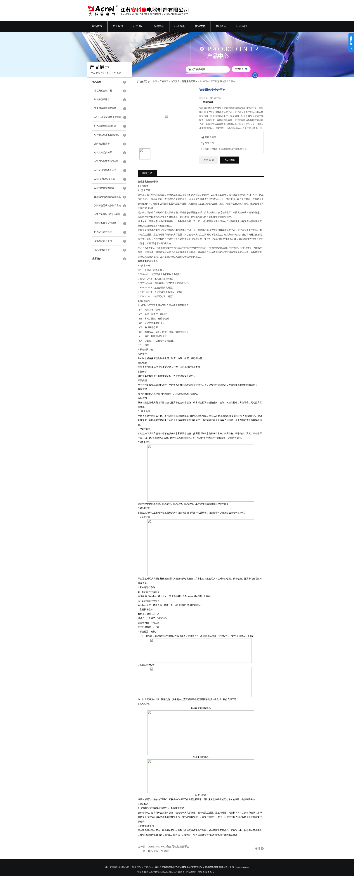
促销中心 (159, 26)
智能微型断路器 (102, 99)
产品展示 (138, 26)
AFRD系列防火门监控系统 (107, 214)
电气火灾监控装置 (103, 152)
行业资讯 (179, 26)
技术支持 (200, 26)
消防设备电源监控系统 (105, 223)
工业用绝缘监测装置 (104, 188)
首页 (155, 81)
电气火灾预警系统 (158, 851)
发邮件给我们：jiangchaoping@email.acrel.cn (226, 149)
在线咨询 (209, 160)
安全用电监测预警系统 (105, 108)
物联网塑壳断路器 (103, 90)
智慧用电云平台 (102, 249)
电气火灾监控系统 (103, 232)
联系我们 (241, 26)
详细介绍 (147, 173)
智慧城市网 (191, 871)
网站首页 (97, 26)
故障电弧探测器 (102, 143)
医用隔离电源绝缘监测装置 (107, 196)
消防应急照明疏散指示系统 (107, 205)
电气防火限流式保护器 (105, 126)
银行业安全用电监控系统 (106, 135)
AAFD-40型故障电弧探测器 (107, 117)
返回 (257, 848)
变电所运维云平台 (103, 241)
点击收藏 (229, 160)
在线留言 (221, 26)
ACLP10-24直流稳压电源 (106, 161)
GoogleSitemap (242, 867)
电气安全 (175, 81)
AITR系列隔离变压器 (104, 179)
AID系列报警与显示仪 (105, 170)
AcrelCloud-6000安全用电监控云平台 (169, 846)
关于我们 (117, 26)
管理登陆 (202, 871)
